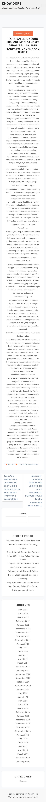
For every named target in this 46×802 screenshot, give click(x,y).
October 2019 (23, 727)
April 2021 (23, 659)
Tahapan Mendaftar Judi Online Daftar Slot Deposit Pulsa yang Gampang (23, 575)
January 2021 (23, 670)
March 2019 (23, 754)
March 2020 (23, 708)
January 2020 (23, 716)
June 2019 (23, 742)
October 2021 (23, 636)
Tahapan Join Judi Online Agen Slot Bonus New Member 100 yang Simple (23, 545)
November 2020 (23, 678)
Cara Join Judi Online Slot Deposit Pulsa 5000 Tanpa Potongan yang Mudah (23, 556)
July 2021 (23, 648)
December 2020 (23, 674)
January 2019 (23, 761)
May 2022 (23, 610)
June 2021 (23, 651)
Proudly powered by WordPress (23, 794)
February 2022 (23, 621)
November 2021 (23, 632)
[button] (43, 6)
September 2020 (23, 686)
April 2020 (23, 705)
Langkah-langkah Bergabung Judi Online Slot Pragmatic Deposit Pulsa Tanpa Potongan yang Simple (33, 491)
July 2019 (23, 739)
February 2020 (23, 712)
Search (23, 514)
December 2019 (23, 720)
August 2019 (23, 735)
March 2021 (23, 663)
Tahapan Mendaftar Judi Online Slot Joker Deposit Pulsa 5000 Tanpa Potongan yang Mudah (12, 487)
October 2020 (23, 682)
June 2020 (23, 697)
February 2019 (23, 758)
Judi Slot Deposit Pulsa (28, 464)
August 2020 (23, 689)
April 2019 (23, 750)
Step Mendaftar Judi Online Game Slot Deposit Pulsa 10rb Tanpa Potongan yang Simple (23, 586)
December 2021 (23, 629)
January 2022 (23, 625)
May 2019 (23, 746)
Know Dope (11, 3)
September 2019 (23, 731)
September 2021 (23, 640)
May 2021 (23, 655)
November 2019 (23, 723)
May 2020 (23, 701)
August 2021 (23, 644)
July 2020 (23, 693)
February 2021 (23, 667)
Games (11, 464)
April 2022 (23, 613)
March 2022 (23, 617)
